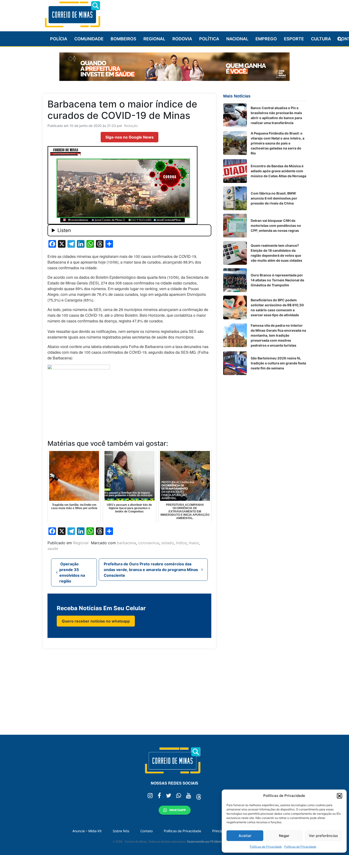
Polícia (58, 38)
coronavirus (148, 542)
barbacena (126, 542)
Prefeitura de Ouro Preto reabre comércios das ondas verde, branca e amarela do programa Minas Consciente (151, 570)
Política (209, 38)
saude (52, 548)
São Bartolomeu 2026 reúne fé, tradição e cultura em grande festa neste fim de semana (278, 363)
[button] (339, 795)
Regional (154, 38)
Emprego (266, 38)
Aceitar (245, 835)
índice (181, 542)
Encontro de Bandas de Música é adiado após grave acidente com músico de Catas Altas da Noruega (278, 171)
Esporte (294, 38)
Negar (284, 835)
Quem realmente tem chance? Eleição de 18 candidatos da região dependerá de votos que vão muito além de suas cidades (276, 252)
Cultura (321, 38)
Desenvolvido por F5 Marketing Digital (211, 841)
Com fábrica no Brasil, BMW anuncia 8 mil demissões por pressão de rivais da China (274, 198)
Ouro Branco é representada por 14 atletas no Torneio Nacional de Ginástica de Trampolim (277, 280)
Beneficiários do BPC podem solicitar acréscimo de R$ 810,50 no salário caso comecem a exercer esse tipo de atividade (277, 307)
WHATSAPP (177, 810)
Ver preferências (323, 835)
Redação (131, 126)
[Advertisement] (219, 13)
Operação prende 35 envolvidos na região (72, 572)
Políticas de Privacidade (266, 846)
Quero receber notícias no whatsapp (96, 621)
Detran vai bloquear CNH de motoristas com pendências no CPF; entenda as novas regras (276, 225)
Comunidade (89, 38)
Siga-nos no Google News (129, 137)
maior (194, 542)
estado (167, 542)
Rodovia (182, 38)
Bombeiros (123, 38)
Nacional (237, 38)
